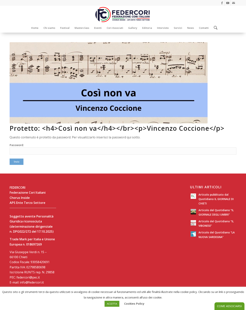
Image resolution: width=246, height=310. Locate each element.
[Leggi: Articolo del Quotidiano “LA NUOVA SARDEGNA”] (193, 234)
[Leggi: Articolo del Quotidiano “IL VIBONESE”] (193, 222)
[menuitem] (35, 28)
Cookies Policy (134, 303)
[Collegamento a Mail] (233, 3)
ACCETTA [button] (112, 303)
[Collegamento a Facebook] (222, 3)
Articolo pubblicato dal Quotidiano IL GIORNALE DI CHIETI (216, 199)
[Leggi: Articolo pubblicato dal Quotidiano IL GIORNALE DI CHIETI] (193, 196)
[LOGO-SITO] (123, 14)
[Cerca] (214, 28)
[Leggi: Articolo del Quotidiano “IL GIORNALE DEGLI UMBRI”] (193, 211)
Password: (17, 145)
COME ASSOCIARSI (229, 306)
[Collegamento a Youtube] (227, 3)
